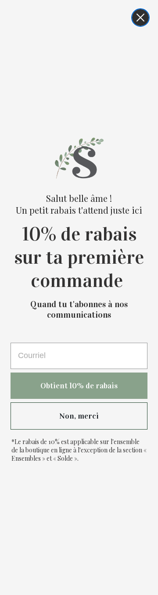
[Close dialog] (140, 17)
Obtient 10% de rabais (79, 386)
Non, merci (79, 416)
